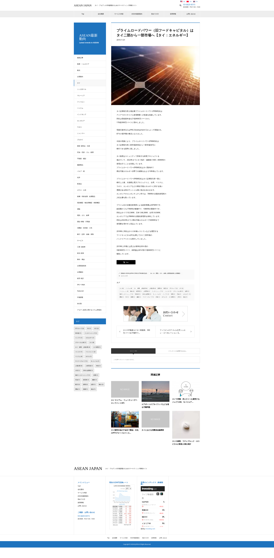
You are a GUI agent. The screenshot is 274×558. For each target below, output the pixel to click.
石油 (178, 294)
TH (197, 1)
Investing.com (150, 529)
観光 (78, 70)
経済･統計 (80, 278)
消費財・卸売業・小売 (84, 228)
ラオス (79, 127)
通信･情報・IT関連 (83, 222)
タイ (78, 83)
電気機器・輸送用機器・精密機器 (88, 203)
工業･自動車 (81, 247)
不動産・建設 (81, 159)
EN (184, 1)
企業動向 (80, 77)
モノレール (156, 294)
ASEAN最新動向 (137, 14)
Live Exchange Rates (122, 486)
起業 (186, 291)
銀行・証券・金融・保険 (85, 234)
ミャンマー (81, 133)
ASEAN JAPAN (83, 5)
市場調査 (80, 297)
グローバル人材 (177, 291)
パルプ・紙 (81, 171)
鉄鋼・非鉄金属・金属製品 (86, 196)
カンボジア (81, 121)
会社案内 (81, 489)
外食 (157, 297)
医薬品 (79, 184)
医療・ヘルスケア (83, 64)
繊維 (138, 297)
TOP (79, 486)
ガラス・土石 (81, 190)
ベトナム (80, 108)
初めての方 (155, 14)
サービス (80, 240)
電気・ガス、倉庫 (83, 215)
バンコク (167, 291)
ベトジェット (123, 291)
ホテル (163, 297)
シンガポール (81, 89)
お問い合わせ (191, 14)
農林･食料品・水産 (83, 146)
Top (83, 14)
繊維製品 (80, 165)
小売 (178, 297)
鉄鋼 (132, 297)
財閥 (159, 288)
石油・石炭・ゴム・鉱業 (85, 152)
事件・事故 (81, 259)
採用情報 (173, 14)
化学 (78, 177)
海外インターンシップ (125, 294)
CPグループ (173, 288)
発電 (172, 294)
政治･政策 (80, 253)
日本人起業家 (145, 294)
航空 (165, 288)
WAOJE (137, 294)
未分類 (79, 304)
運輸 (78, 209)
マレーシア (81, 95)
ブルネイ (80, 140)
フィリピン (81, 102)
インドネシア (81, 114)
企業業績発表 (81, 266)
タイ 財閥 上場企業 (140, 288)
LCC (180, 288)
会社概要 (101, 14)
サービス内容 (118, 14)
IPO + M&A (81, 285)
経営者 (138, 291)
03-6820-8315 (189, 4)
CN (191, 1)
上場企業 (151, 288)
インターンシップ (156, 291)
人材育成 (145, 291)
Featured (80, 291)
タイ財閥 (171, 297)
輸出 (131, 291)
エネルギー (186, 294)
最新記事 (80, 58)
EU (126, 297)
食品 (184, 297)
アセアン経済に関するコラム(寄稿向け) (89, 311)
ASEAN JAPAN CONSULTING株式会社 (136, 273)
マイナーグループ (147, 297)
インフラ (165, 294)
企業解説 (80, 272)
